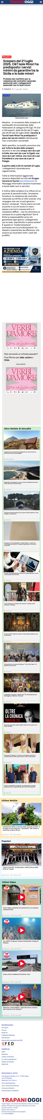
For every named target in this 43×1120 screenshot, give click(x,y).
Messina (7, 57)
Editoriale (5, 1054)
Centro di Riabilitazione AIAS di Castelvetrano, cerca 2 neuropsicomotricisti (21, 574)
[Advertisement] (21, 29)
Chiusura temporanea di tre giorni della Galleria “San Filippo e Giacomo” (21, 513)
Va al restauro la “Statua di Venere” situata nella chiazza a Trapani (19, 604)
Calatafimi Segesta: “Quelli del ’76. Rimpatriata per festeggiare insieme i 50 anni (20, 695)
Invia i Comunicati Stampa (10, 1086)
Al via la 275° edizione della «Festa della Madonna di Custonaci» (21, 634)
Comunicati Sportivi (8, 1088)
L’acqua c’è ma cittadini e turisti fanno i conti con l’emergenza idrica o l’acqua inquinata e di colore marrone (20, 544)
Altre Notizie (6, 1038)
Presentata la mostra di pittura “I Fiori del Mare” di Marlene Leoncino (20, 665)
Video (3, 1052)
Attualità (25, 89)
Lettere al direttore (8, 1057)
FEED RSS (5, 1064)
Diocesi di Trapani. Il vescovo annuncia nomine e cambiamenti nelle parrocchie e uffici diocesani (20, 756)
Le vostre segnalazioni (9, 1059)
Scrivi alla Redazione (8, 1083)
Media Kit (5, 1033)
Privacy (4, 1030)
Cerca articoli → (21, 364)
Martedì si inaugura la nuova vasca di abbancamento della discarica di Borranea (21, 482)
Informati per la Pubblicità (10, 1091)
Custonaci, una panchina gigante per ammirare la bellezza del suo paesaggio (20, 452)
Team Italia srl (12, 1080)
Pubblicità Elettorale (8, 1035)
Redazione (7, 89)
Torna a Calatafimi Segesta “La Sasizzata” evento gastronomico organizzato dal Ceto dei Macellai (20, 786)
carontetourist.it (28, 181)
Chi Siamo (5, 1028)
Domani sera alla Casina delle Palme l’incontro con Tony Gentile (20, 725)
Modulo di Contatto (8, 1062)
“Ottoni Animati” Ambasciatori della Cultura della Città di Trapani (20, 868)
